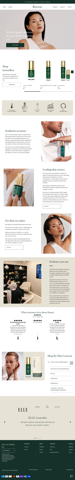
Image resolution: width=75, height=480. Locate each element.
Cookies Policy (70, 469)
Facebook (71, 446)
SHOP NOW (15, 45)
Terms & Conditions (33, 469)
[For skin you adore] (56, 234)
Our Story (26, 446)
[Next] (72, 71)
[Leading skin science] (19, 187)
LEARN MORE (71, 363)
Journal (26, 449)
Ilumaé (7, 470)
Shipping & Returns (54, 452)
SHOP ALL (51, 206)
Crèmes (41, 452)
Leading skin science (54, 169)
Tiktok (70, 452)
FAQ (51, 449)
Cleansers (41, 446)
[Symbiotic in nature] (56, 141)
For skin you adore (15, 220)
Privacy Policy (49, 469)
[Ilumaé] (37, 6)
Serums (41, 449)
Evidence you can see (58, 263)
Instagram (71, 449)
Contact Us (52, 446)
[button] (4, 6)
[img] (37, 315)
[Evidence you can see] (22, 282)
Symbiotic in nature (15, 130)
